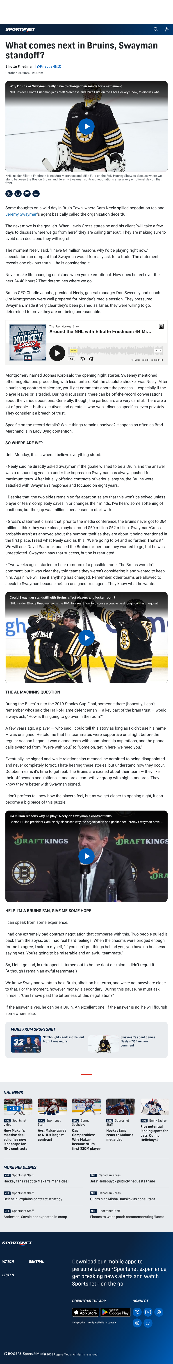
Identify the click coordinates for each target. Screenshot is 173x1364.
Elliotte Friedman (19, 66)
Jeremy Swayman (21, 214)
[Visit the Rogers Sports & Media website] (25, 1353)
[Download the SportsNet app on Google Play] (115, 1312)
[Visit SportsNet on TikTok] (148, 1323)
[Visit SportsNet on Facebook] (158, 1312)
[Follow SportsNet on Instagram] (137, 1323)
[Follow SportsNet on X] (137, 1312)
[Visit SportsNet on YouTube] (148, 1312)
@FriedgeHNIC (49, 66)
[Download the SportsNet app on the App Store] (85, 1312)
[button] (156, 29)
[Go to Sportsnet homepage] (20, 30)
